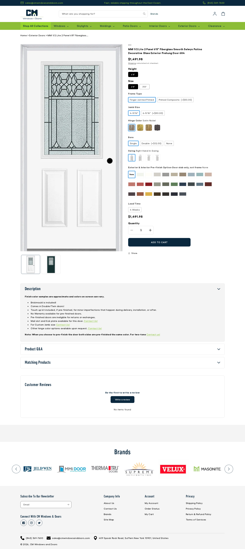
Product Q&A (34, 349)
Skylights (83, 25)
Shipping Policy (194, 503)
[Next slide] (229, 469)
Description (33, 289)
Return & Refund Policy (198, 514)
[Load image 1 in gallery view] (30, 264)
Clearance (215, 25)
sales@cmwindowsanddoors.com (44, 2)
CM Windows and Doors (43, 544)
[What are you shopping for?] (144, 14)
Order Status (152, 508)
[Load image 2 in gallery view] (51, 264)
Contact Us (110, 508)
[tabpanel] (37, 469)
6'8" (133, 74)
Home (23, 35)
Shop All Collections (35, 25)
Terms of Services (196, 519)
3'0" (144, 87)
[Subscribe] (68, 504)
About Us (109, 503)
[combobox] (103, 14)
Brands (154, 13)
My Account (151, 503)
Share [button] (134, 253)
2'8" (133, 87)
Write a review (122, 399)
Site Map (109, 519)
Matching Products (38, 362)
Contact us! (153, 334)
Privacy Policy (193, 508)
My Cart (149, 514)
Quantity (134, 223)
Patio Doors (130, 25)
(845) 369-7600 (216, 2)
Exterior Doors (187, 25)
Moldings (106, 25)
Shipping (132, 63)
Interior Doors (158, 25)
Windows (60, 25)
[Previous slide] (16, 469)
